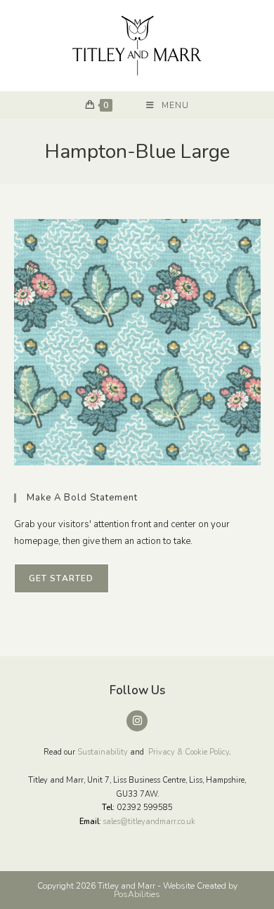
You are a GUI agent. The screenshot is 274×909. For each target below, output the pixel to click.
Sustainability (102, 752)
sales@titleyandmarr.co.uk (149, 821)
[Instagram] (137, 720)
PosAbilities (137, 894)
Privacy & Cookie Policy (188, 752)
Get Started (61, 578)
